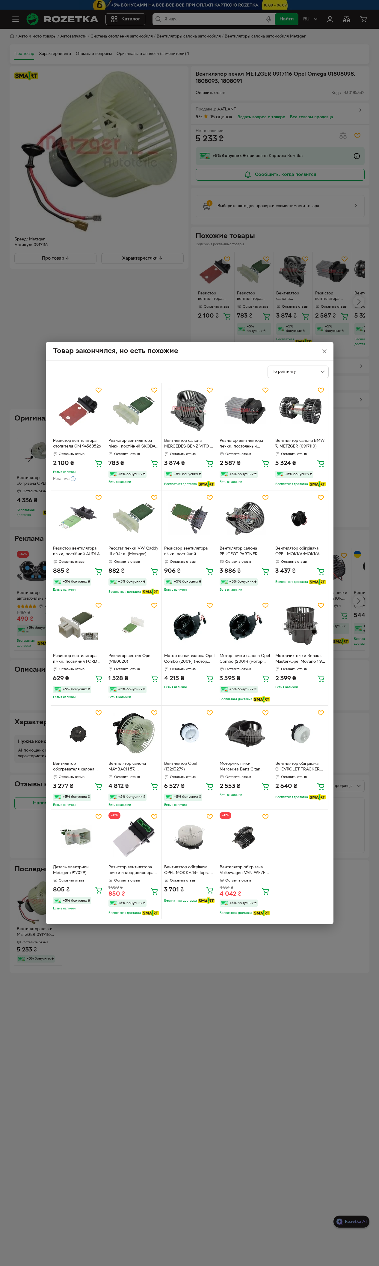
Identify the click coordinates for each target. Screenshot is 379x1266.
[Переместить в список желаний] (98, 390)
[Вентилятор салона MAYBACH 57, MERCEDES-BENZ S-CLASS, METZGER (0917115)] (133, 733)
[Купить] (98, 463)
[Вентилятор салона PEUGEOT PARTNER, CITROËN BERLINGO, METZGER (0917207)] (245, 518)
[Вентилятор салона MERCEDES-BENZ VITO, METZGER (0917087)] (189, 410)
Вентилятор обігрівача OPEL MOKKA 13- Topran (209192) (188, 870)
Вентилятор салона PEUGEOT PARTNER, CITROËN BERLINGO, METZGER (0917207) (240, 552)
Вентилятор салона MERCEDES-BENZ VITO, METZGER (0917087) (187, 444)
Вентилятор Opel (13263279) (180, 766)
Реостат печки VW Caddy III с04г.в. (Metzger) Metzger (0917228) (133, 552)
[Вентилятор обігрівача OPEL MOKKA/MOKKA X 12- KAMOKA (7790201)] (300, 518)
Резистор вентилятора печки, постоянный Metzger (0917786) (241, 444)
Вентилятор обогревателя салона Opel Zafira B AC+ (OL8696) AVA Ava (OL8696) (73, 767)
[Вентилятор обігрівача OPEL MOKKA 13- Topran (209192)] (189, 837)
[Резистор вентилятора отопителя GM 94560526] (78, 410)
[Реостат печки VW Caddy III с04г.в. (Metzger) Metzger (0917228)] (133, 518)
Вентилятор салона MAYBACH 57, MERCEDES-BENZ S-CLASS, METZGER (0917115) (127, 767)
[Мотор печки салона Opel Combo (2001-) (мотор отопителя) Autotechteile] (189, 626)
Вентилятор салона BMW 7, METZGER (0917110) (300, 443)
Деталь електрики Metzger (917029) (71, 870)
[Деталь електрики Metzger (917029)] (78, 837)
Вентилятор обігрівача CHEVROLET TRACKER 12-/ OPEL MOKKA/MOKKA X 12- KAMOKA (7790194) (297, 767)
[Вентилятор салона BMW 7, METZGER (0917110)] (300, 410)
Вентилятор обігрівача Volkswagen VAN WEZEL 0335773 (244, 870)
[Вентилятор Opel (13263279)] (189, 733)
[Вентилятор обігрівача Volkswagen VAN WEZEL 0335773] (245, 837)
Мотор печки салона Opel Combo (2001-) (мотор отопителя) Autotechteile (189, 659)
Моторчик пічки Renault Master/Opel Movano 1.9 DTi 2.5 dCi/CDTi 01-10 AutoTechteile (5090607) (299, 659)
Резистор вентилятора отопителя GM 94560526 (77, 443)
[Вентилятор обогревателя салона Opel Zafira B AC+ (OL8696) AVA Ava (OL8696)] (78, 733)
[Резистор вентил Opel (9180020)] (133, 626)
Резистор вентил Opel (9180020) (129, 659)
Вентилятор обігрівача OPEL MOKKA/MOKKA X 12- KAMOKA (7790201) (299, 552)
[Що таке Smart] (206, 484)
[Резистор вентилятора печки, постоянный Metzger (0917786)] (245, 410)
